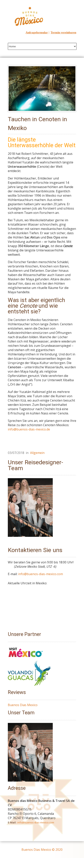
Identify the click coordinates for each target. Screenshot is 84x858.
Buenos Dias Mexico (23, 705)
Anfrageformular (37, 32)
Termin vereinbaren (63, 32)
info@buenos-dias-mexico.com (40, 574)
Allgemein (37, 453)
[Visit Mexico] (25, 658)
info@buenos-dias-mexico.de (29, 429)
